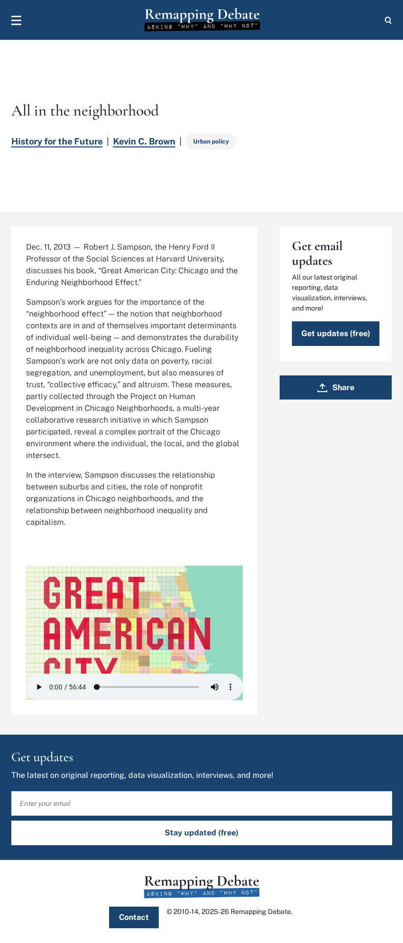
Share (343, 387)
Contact (134, 917)
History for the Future (57, 141)
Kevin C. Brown (144, 141)
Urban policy (211, 141)
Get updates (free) (335, 333)
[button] (16, 20)
